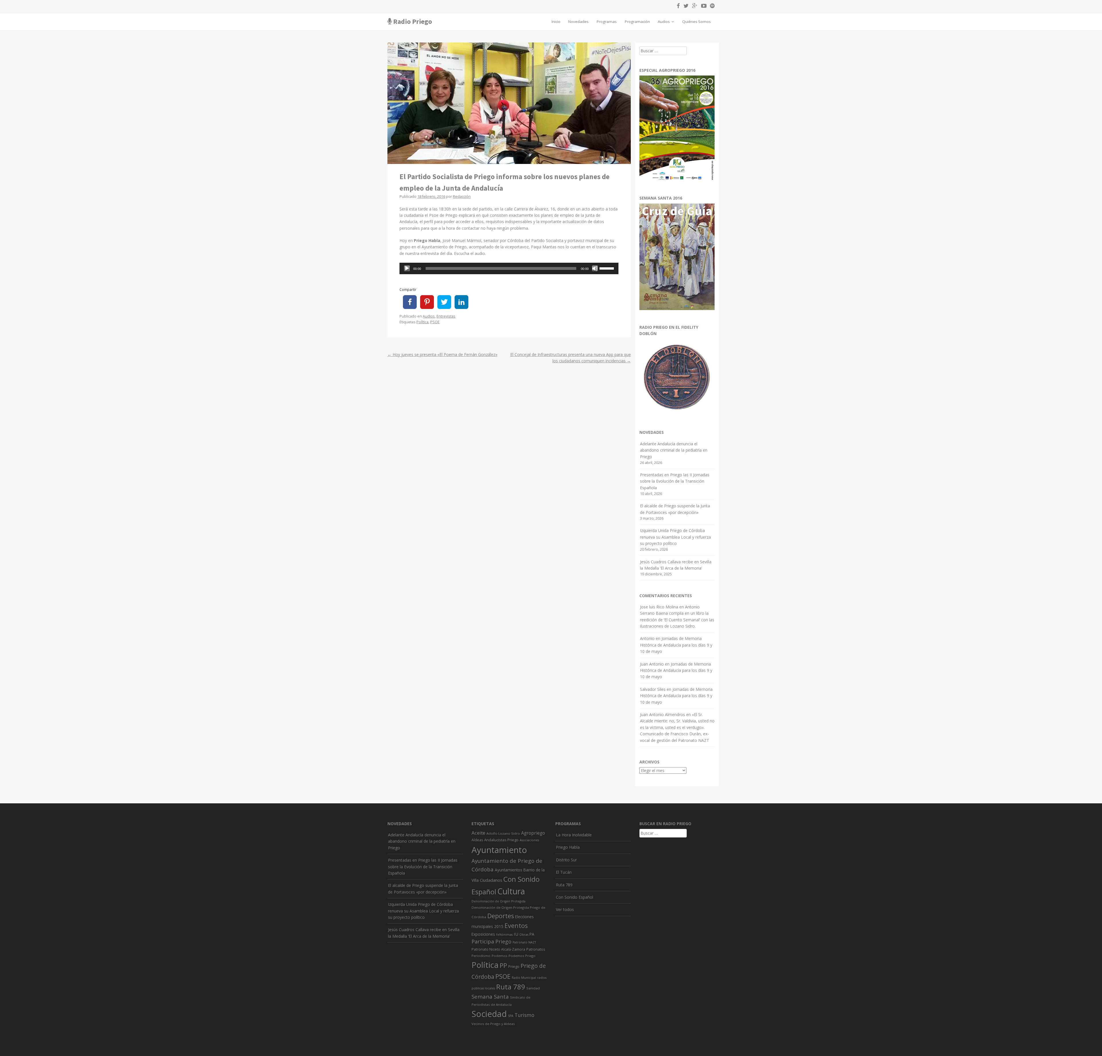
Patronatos (535, 949)
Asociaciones (529, 840)
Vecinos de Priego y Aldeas (493, 1024)
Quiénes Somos (696, 21)
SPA (510, 1016)
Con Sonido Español (574, 897)
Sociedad (489, 1013)
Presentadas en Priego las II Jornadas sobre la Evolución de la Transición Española (674, 481)
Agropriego (533, 833)
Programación (637, 21)
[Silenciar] (595, 268)
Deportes (500, 916)
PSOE (435, 322)
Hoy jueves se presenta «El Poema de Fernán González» (442, 354)
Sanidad (533, 988)
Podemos (499, 956)
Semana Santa (490, 996)
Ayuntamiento (499, 850)
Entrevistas (445, 316)
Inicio (556, 21)
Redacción (462, 196)
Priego (513, 966)
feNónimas (504, 935)
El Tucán (564, 872)
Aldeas (477, 840)
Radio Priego (412, 21)
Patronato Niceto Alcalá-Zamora (498, 949)
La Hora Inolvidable (574, 835)
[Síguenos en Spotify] (711, 7)
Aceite (478, 832)
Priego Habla (568, 847)
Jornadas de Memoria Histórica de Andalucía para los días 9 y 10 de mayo (676, 645)
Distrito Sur (566, 859)
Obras (523, 935)
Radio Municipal (524, 978)
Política (422, 322)
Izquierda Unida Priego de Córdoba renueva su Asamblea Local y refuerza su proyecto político (675, 537)
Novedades (578, 21)
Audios (664, 21)
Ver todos (565, 909)
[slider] (607, 268)
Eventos (516, 925)
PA (531, 934)
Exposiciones (483, 934)
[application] (508, 268)
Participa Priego (491, 941)
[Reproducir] (407, 268)
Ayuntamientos (508, 870)
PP (503, 965)
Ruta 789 (510, 986)
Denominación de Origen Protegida (498, 901)
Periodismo (481, 956)
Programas (607, 21)
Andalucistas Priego (501, 839)
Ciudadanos (491, 880)
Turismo (524, 1015)
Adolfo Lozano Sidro (503, 833)
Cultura (511, 891)
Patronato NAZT (524, 942)
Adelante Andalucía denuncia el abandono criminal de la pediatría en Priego (673, 450)
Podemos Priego (522, 956)
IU (516, 934)
